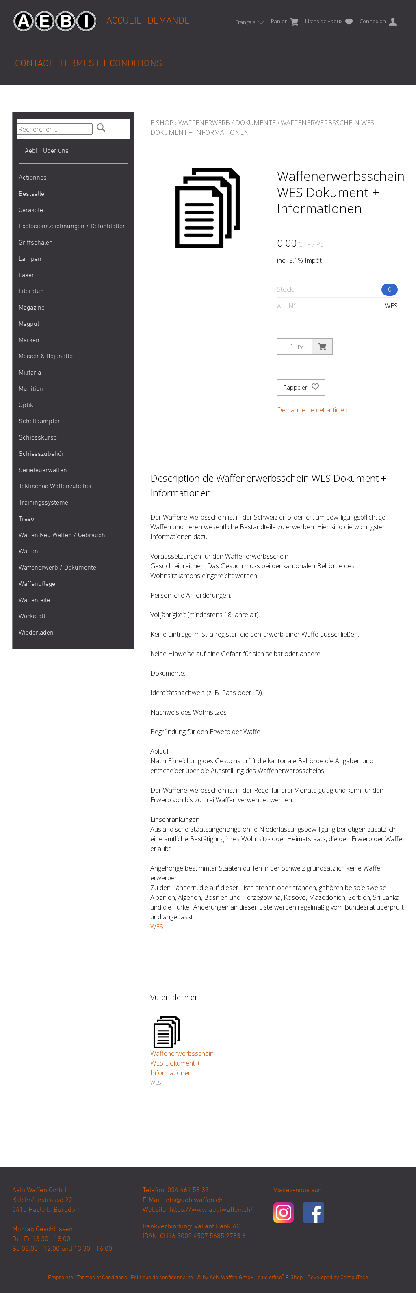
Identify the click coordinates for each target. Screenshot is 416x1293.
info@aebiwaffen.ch (193, 1200)
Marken (29, 340)
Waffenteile (34, 600)
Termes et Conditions (110, 63)
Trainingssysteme (43, 503)
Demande (168, 21)
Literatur (31, 292)
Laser (26, 275)
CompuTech (354, 1277)
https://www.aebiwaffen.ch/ (211, 1210)
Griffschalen (36, 243)
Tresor (28, 519)
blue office (271, 1277)
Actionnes (33, 178)
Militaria (30, 373)
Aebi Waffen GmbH (232, 1277)
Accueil (124, 21)
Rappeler (296, 387)
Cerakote (31, 210)
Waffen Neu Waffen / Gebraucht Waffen (63, 543)
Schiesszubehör (41, 454)
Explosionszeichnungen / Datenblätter (72, 227)
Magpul (29, 324)
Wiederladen (36, 633)
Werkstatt (32, 617)
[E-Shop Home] (55, 15)
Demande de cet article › (312, 409)
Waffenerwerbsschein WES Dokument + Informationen (182, 1063)
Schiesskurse (38, 438)
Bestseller (33, 194)
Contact (34, 63)
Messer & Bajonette (46, 357)
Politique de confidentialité (162, 1277)
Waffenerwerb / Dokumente (57, 568)
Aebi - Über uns (47, 151)
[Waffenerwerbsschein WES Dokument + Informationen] (166, 1032)
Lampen (30, 259)
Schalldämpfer (39, 422)
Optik (26, 405)
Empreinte (60, 1277)
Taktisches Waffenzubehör (55, 487)
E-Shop (161, 122)
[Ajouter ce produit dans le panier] (322, 346)
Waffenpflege (37, 584)
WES (156, 926)
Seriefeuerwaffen (43, 470)
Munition (31, 389)
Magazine (32, 308)
